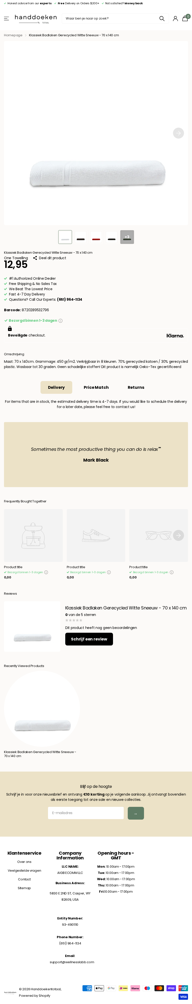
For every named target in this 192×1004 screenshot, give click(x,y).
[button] (178, 133)
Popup (60, 320)
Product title (13, 567)
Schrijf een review (89, 639)
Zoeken (162, 19)
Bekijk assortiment (7, 18)
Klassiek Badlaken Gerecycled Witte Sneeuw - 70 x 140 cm (40, 754)
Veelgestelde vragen (24, 870)
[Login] (175, 18)
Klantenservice (24, 853)
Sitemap (24, 888)
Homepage (13, 35)
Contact (24, 879)
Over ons (24, 861)
